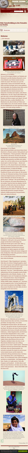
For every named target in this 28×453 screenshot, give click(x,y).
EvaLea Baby (4, 26)
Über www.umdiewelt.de (14, 446)
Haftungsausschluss (14, 449)
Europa (15, 9)
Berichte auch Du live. (21, 4)
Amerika (3, 9)
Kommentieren (7, 30)
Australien (9, 9)
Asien (20, 9)
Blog (14, 448)
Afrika (25, 9)
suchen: (12, 11)
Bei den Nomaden (2, 440)
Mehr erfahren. (15, 451)
